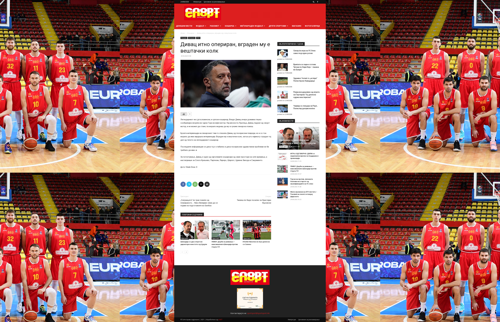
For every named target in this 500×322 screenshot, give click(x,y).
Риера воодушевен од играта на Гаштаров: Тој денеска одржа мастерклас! (306, 94)
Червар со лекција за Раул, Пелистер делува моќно (305, 107)
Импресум (197, 2)
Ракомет (214, 26)
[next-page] (186, 252)
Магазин (296, 26)
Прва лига (184, 238)
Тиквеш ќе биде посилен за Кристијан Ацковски (254, 201)
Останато (192, 38)
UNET (220, 319)
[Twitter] (189, 184)
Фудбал (200, 26)
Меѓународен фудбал (251, 26)
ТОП (198, 38)
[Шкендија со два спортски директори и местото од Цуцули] (194, 230)
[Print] (207, 184)
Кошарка (229, 26)
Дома (182, 33)
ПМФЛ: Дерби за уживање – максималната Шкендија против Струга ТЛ (225, 244)
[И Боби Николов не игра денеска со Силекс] (257, 230)
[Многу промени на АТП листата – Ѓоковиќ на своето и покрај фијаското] (282, 194)
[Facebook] (318, 2)
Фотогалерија (312, 26)
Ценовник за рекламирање (214, 2)
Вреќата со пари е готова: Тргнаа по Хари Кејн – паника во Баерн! (306, 67)
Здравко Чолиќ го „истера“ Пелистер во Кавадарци (305, 79)
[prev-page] (182, 252)
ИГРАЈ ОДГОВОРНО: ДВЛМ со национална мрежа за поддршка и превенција (304, 156)
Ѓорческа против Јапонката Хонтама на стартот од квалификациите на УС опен (301, 181)
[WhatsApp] (195, 184)
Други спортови (277, 26)
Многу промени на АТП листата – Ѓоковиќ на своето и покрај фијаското (303, 194)
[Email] (201, 184)
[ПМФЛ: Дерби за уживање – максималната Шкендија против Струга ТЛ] (226, 230)
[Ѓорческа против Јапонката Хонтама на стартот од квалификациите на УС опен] (282, 182)
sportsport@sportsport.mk (258, 313)
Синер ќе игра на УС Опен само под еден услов (304, 52)
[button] (314, 2)
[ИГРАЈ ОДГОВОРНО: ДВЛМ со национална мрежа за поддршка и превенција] (282, 156)
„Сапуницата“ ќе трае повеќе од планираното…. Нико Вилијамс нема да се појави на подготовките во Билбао (199, 203)
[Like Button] (183, 114)
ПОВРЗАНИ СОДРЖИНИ (192, 215)
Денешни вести (184, 26)
